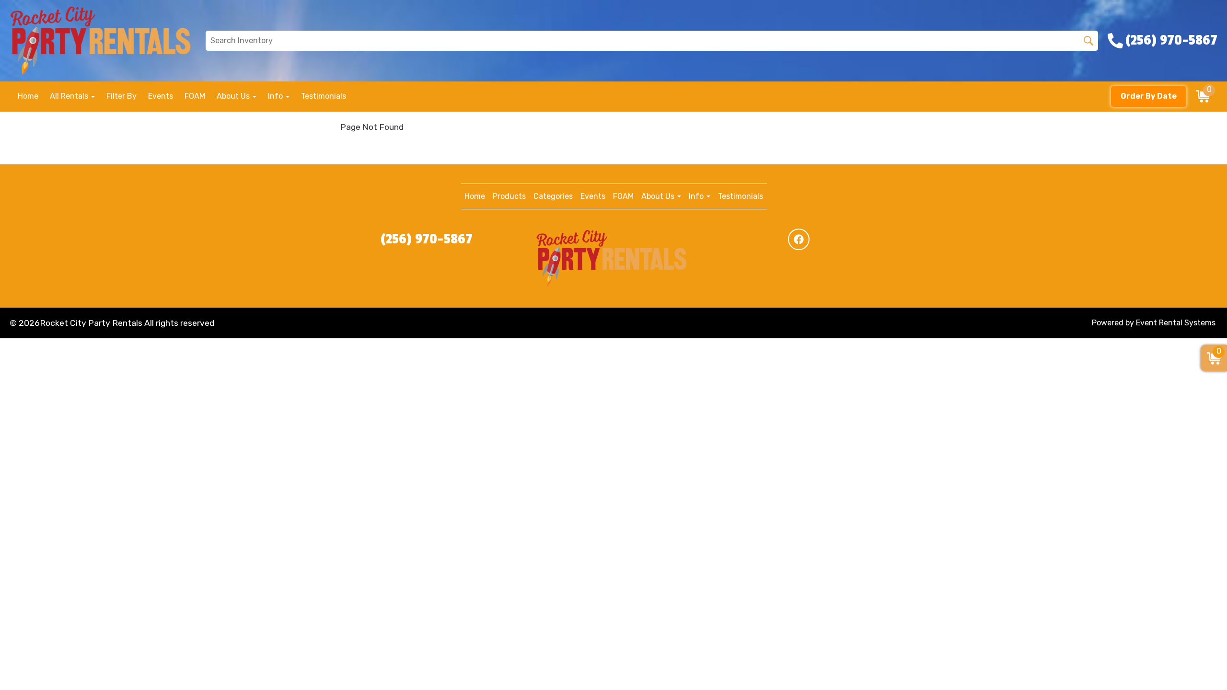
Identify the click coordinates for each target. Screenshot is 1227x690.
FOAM (195, 96)
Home (28, 96)
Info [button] (276, 96)
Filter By (121, 96)
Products (509, 196)
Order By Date (1149, 96)
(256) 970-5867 (427, 239)
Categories (553, 196)
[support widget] (1198, 667)
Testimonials (323, 96)
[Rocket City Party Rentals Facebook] (799, 239)
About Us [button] (234, 96)
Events (160, 96)
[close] (1213, 13)
